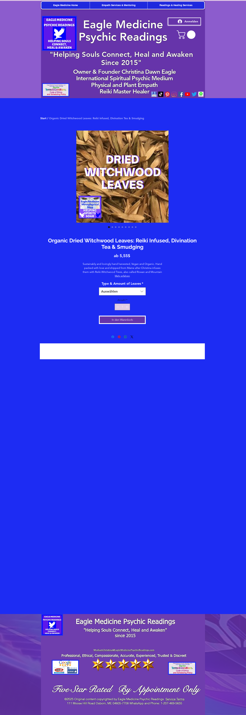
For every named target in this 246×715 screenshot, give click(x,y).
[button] (241, 5)
